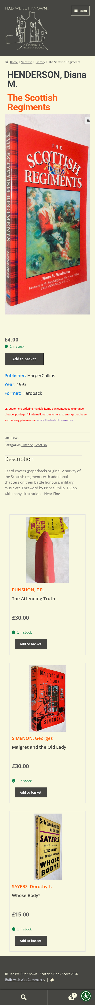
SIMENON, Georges (32, 738)
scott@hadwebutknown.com (55, 420)
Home (14, 62)
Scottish (26, 62)
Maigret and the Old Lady (39, 747)
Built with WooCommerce (24, 979)
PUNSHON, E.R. (28, 590)
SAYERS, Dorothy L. (32, 886)
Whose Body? (26, 895)
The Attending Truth (33, 599)
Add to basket (24, 359)
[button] (88, 120)
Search (24, 997)
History (40, 62)
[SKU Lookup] (52, 980)
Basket (61, 993)
